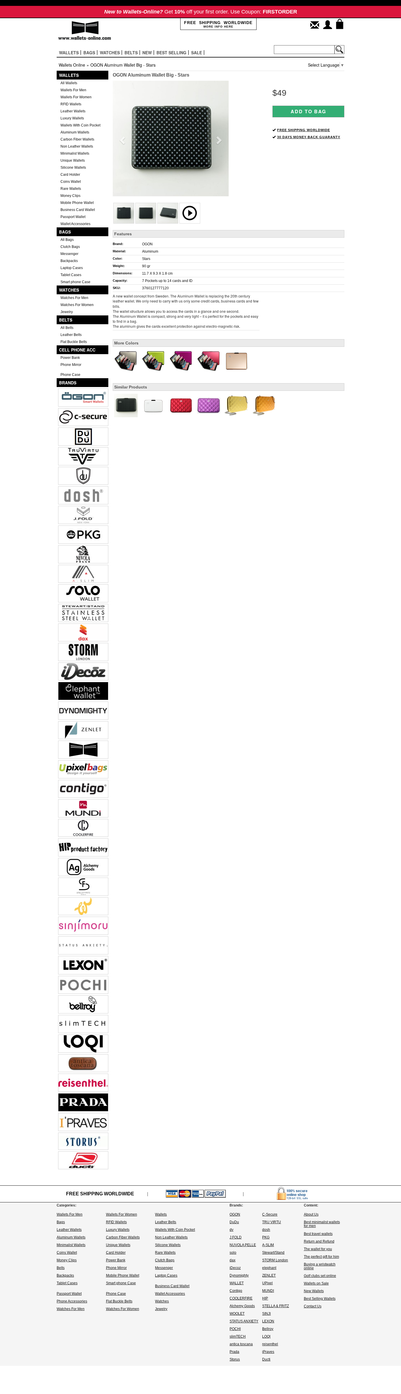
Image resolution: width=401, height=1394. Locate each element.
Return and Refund (319, 1241)
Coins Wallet (70, 182)
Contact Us (312, 1306)
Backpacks (69, 261)
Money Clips (70, 196)
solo (233, 1253)
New (147, 52)
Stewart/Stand (273, 1253)
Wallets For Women (76, 97)
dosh (266, 1230)
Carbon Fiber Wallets (77, 139)
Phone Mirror (70, 365)
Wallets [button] (69, 52)
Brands (67, 383)
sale (196, 52)
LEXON (268, 1321)
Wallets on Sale (316, 1283)
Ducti (266, 1359)
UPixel (267, 1283)
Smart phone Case (75, 282)
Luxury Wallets (72, 118)
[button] (121, 138)
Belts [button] (131, 52)
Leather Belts (71, 335)
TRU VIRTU (271, 1222)
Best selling (171, 52)
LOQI (266, 1336)
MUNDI (268, 1291)
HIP (265, 1298)
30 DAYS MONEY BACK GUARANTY (308, 137)
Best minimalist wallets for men (322, 1224)
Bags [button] (89, 52)
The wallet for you (318, 1249)
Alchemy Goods (242, 1306)
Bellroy (267, 1329)
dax (232, 1260)
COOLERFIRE (241, 1298)
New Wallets (314, 1291)
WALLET (237, 1283)
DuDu (234, 1222)
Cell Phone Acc (77, 350)
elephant (269, 1268)
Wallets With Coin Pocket (80, 125)
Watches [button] (110, 52)
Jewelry (66, 312)
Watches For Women (77, 305)
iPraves (268, 1352)
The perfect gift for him (321, 1257)
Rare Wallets (70, 189)
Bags (65, 232)
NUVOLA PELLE (243, 1245)
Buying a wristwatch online (320, 1266)
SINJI (266, 1314)
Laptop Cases (71, 268)
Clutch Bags (70, 247)
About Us (311, 1214)
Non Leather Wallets (76, 146)
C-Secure (269, 1214)
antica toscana (241, 1344)
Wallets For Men (73, 90)
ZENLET (269, 1275)
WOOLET (237, 1314)
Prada (234, 1352)
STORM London (275, 1260)
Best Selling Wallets (320, 1299)
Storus (235, 1359)
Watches (69, 290)
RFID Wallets (70, 104)
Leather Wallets (72, 111)
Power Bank (70, 358)
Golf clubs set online (320, 1276)
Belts (65, 320)
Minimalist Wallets (74, 153)
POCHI (235, 1329)
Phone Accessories (72, 1301)
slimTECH (238, 1336)
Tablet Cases (70, 275)
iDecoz (235, 1268)
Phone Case (70, 375)
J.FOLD (236, 1237)
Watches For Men (74, 298)
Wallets (69, 75)
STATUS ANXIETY (244, 1321)
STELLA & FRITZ (275, 1306)
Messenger (69, 254)
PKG (265, 1237)
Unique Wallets (72, 160)
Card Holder (70, 175)
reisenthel (270, 1344)
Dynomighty (239, 1275)
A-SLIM (268, 1245)
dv (231, 1230)
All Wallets (68, 83)
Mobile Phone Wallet (77, 203)
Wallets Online (72, 65)
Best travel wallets (318, 1234)
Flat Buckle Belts (73, 342)
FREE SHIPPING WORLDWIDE (303, 130)
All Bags (67, 240)
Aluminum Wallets (74, 132)
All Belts (66, 328)
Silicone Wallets (73, 167)
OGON (147, 244)
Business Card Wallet (77, 210)
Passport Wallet (72, 217)
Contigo (236, 1291)
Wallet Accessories (75, 224)
